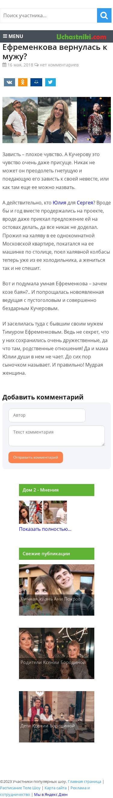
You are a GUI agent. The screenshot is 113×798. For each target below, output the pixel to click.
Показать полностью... (45, 529)
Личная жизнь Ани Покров (50, 599)
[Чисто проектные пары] (30, 522)
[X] (49, 82)
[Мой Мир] (35, 82)
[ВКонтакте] (8, 82)
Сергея (85, 202)
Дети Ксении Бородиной (47, 726)
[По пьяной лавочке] (55, 522)
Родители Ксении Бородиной (53, 662)
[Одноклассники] (21, 82)
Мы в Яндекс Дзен (50, 794)
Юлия (59, 202)
